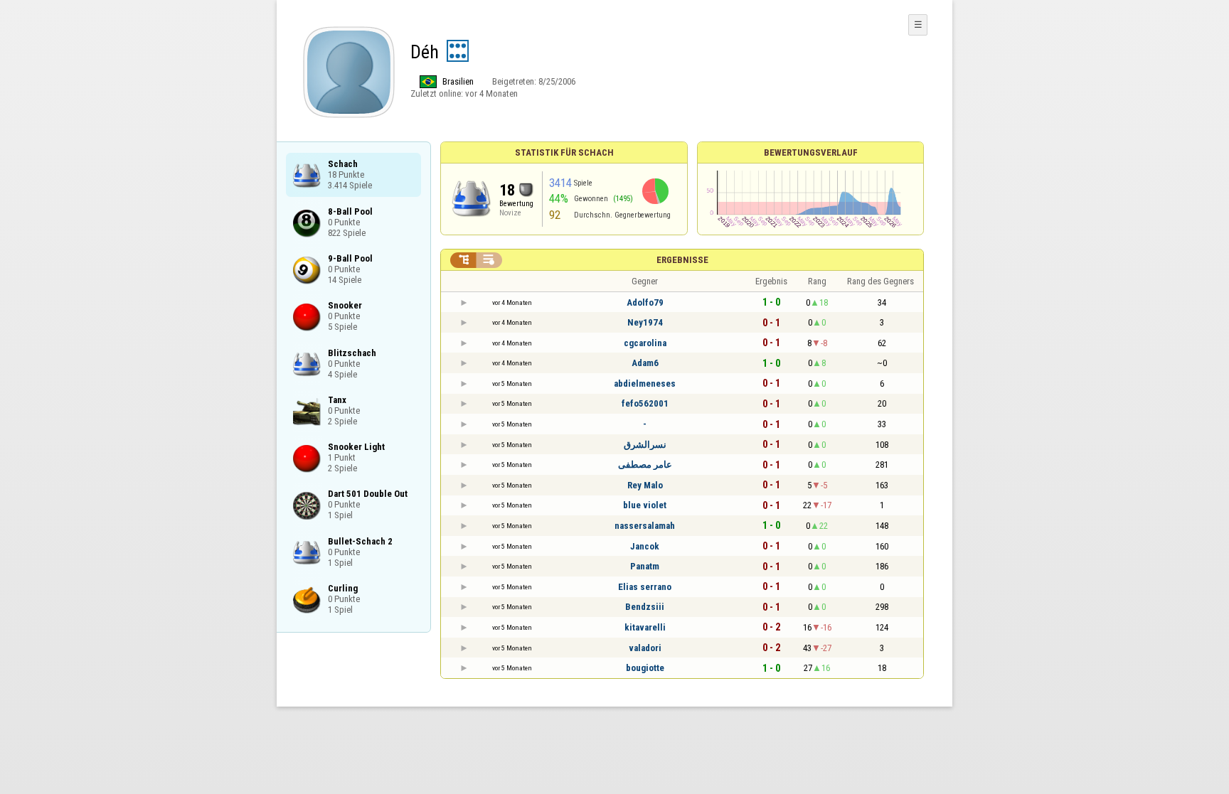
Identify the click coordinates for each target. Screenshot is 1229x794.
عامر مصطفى (645, 464)
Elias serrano (644, 586)
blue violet (644, 505)
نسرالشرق (645, 444)
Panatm (644, 566)
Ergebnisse (682, 259)
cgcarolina (645, 343)
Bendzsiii (644, 606)
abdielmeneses (645, 383)
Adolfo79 (645, 302)
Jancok (644, 546)
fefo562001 (645, 403)
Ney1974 (645, 322)
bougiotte (645, 667)
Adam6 (645, 363)
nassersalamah (644, 525)
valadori (645, 648)
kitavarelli (645, 627)
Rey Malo (645, 485)
